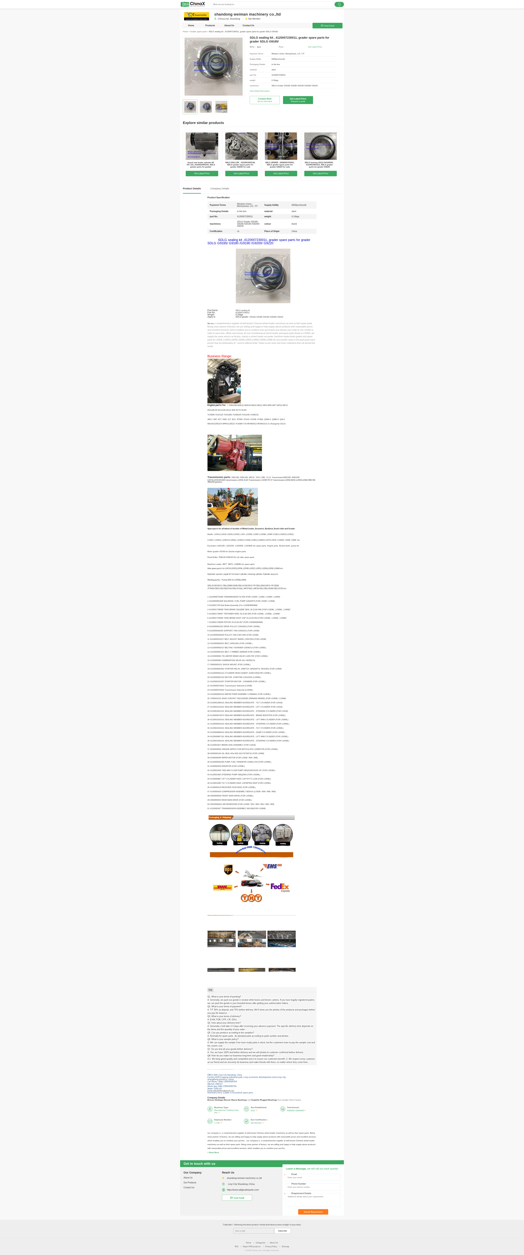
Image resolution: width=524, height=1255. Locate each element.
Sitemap (285, 1246)
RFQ (236, 1246)
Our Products (190, 1182)
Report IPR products (252, 1246)
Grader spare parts (199, 31)
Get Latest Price (315, 47)
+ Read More (213, 1152)
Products (210, 25)
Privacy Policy (271, 1246)
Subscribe (282, 1231)
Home (191, 25)
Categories (260, 1242)
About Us (229, 25)
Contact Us (248, 25)
